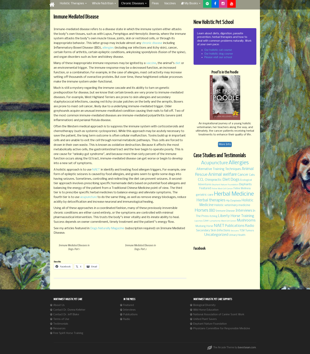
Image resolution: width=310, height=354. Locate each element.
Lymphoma (215, 221)
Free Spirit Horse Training (68, 333)
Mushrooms (246, 220)
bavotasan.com (247, 347)
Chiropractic (213, 180)
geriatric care (204, 194)
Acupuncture (214, 163)
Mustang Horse (204, 226)
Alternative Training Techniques (218, 169)
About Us (59, 305)
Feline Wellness (242, 188)
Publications (234, 226)
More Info (225, 144)
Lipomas (198, 221)
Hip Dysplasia (233, 200)
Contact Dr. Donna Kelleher (69, 309)
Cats (252, 174)
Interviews (244, 211)
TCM (242, 230)
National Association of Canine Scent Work (218, 314)
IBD (212, 211)
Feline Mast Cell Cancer (222, 189)
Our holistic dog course (218, 53)
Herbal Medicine (234, 194)
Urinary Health (237, 235)
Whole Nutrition (103, 3)
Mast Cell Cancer (228, 221)
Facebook (199, 248)
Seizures (235, 231)
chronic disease (152, 43)
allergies (108, 47)
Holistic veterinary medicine (232, 205)
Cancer (243, 175)
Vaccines (170, 3)
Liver (206, 221)
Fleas (155, 3)
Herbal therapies (210, 200)
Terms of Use (61, 319)
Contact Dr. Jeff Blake (66, 314)
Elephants (245, 184)
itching (213, 216)
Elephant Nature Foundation (225, 185)
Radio (249, 226)
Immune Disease (225, 211)
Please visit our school (218, 57)
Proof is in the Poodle (225, 72)
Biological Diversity (204, 305)
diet (177, 63)
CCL (201, 180)
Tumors (249, 230)
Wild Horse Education (206, 309)
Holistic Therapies (72, 3)
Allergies (239, 163)
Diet (226, 180)
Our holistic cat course (218, 50)
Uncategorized (216, 235)
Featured (205, 188)
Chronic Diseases (133, 3)
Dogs (235, 180)
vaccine (151, 63)
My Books (191, 3)
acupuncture (88, 197)
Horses (201, 210)
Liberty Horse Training (236, 216)
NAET (96, 169)
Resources (59, 328)
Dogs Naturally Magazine (107, 228)
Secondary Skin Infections (213, 230)
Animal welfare (222, 174)
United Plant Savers (205, 319)
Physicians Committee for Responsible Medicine (221, 328)
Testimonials (60, 323)
